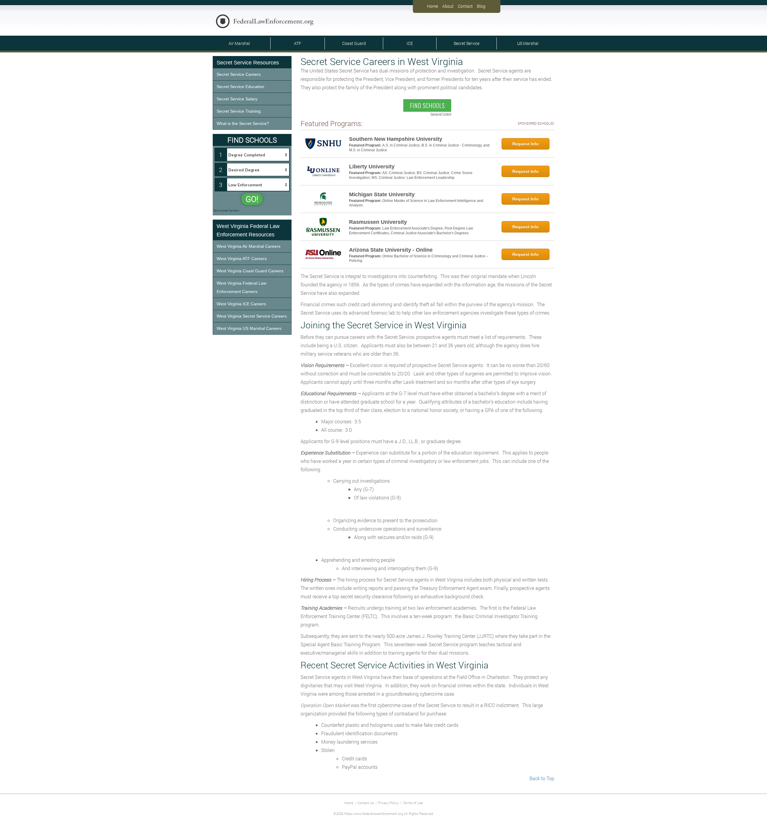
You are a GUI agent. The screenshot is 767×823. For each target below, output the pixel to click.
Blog (481, 6)
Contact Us (365, 803)
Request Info (525, 143)
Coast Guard (354, 43)
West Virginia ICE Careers (241, 303)
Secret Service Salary (237, 98)
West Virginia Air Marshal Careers (248, 246)
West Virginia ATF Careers (242, 258)
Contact (465, 6)
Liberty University (372, 167)
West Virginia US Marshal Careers (249, 328)
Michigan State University (382, 194)
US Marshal (527, 43)
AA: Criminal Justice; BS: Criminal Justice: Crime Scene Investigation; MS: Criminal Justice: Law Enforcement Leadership (410, 175)
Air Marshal (239, 43)
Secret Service (466, 43)
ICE (410, 43)
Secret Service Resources (248, 63)
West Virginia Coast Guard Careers (250, 270)
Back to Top (541, 778)
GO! (252, 199)
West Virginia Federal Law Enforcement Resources (248, 230)
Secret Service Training (239, 111)
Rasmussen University (378, 222)
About (448, 6)
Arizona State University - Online (391, 250)
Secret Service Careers (239, 74)
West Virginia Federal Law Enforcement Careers (241, 287)
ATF (297, 43)
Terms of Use (413, 803)
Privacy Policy (388, 803)
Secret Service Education (240, 86)
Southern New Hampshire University (395, 139)
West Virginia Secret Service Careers (252, 316)
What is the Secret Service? (243, 123)
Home (432, 6)
